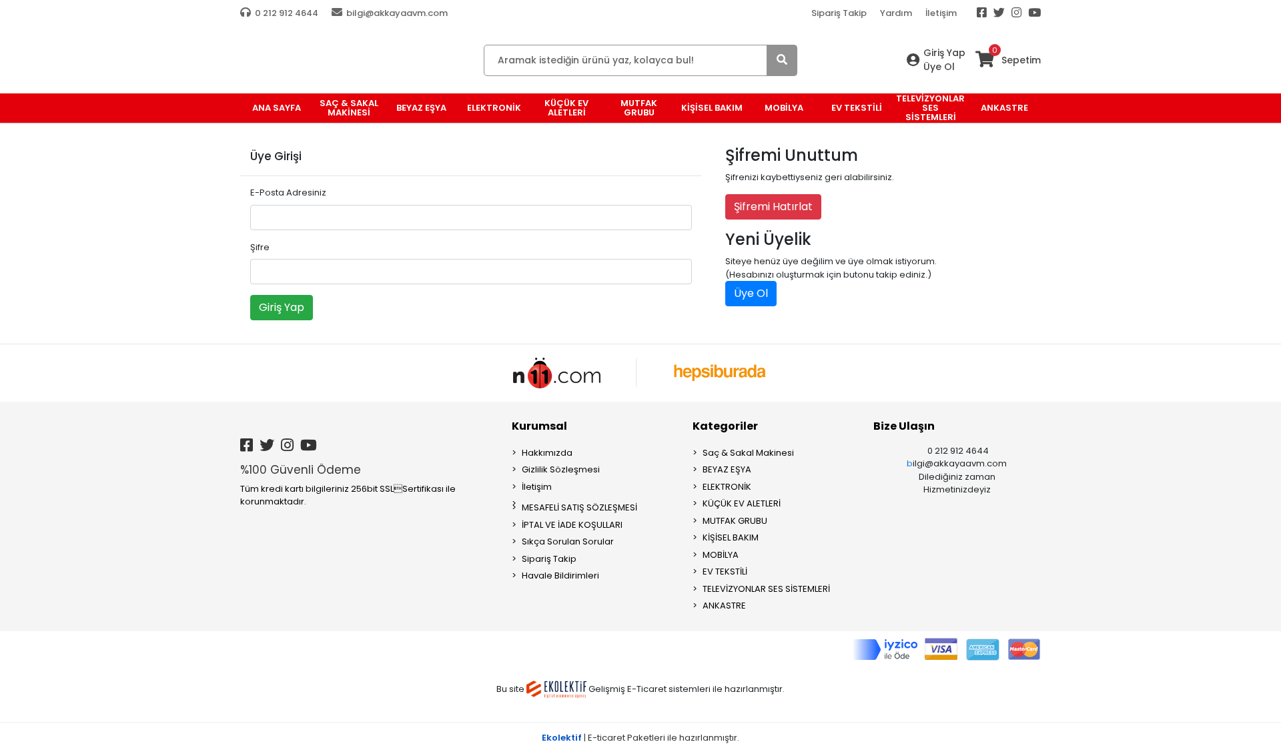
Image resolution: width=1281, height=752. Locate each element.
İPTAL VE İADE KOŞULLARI (572, 524)
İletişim (941, 13)
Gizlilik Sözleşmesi (561, 469)
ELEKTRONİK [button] (494, 107)
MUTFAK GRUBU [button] (638, 108)
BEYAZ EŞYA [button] (421, 107)
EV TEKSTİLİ (725, 571)
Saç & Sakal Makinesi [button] (349, 108)
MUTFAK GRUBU (735, 520)
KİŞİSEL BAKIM (731, 537)
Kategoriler (725, 426)
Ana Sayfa (276, 107)
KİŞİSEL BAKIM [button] (712, 107)
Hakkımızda (547, 452)
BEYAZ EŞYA (727, 469)
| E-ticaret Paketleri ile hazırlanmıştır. (640, 737)
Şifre (260, 247)
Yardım (896, 13)
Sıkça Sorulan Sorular (568, 541)
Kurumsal (539, 426)
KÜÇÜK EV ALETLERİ (742, 503)
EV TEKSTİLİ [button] (856, 107)
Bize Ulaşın (904, 426)
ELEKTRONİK (727, 486)
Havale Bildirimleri (560, 575)
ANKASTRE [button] (1004, 107)
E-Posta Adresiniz (288, 192)
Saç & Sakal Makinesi (748, 452)
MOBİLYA (721, 554)
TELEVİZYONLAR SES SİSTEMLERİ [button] (930, 108)
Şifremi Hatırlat (773, 206)
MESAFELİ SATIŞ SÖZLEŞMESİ (579, 507)
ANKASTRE (724, 605)
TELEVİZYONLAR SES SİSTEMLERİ (766, 589)
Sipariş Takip (839, 13)
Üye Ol (939, 66)
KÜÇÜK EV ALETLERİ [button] (566, 108)
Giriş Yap (944, 52)
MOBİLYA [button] (784, 107)
